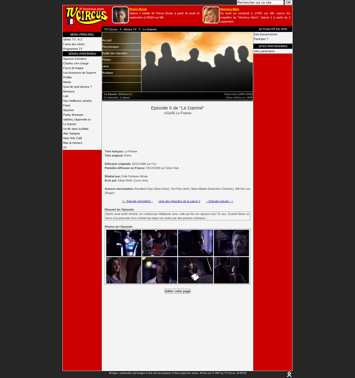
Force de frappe (73, 68)
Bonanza (68, 91)
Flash (66, 105)
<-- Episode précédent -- (137, 201)
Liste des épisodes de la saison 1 (179, 201)
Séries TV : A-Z (72, 39)
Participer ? (261, 38)
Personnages (110, 46)
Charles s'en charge (76, 63)
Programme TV (72, 48)
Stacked (68, 110)
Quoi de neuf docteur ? (77, 86)
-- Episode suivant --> (219, 201)
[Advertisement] (186, 132)
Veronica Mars (229, 9)
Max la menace (72, 142)
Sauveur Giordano (74, 58)
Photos (106, 59)
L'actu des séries (74, 44)
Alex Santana (71, 133)
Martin (67, 82)
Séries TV (130, 29)
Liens (105, 66)
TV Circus (110, 29)
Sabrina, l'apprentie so (77, 119)
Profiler (67, 77)
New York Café (72, 138)
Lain (65, 96)
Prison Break (138, 9)
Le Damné (149, 29)
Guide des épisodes (114, 53)
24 (64, 147)
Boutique (107, 72)
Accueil (106, 40)
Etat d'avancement (265, 34)
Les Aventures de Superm (79, 72)
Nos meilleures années (77, 100)
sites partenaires (264, 51)
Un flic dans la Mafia (75, 128)
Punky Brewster (73, 114)
